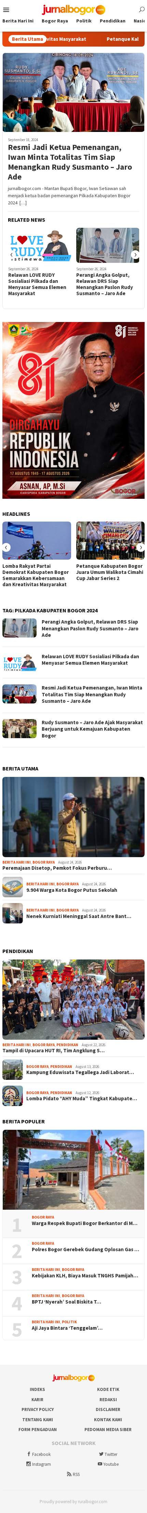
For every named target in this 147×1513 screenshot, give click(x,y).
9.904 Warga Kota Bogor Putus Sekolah (71, 890)
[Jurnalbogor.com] (73, 9)
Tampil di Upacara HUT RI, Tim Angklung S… (53, 1051)
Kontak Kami (108, 1420)
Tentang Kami (37, 1420)
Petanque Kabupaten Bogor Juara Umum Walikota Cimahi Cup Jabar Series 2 (109, 572)
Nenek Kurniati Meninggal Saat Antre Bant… (78, 916)
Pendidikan (67, 1044)
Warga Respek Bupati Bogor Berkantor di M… (84, 1223)
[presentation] (11, 254)
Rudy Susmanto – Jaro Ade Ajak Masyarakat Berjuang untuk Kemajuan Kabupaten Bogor (92, 729)
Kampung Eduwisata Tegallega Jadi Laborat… (80, 1072)
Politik (69, 1322)
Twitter (111, 1454)
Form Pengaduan (37, 1429)
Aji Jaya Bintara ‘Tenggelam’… (67, 1328)
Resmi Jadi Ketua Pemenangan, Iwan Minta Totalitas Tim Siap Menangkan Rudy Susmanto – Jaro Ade (70, 162)
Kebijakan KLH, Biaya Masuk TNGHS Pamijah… (85, 1276)
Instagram (41, 1464)
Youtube (111, 1464)
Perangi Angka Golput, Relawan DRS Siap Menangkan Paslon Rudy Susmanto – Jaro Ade (104, 284)
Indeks (37, 1389)
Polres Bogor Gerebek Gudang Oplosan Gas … (85, 1249)
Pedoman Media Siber (108, 1429)
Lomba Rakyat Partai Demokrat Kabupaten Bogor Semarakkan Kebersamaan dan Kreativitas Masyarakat (35, 575)
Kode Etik (108, 1389)
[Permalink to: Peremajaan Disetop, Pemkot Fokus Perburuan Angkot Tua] (73, 817)
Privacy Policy (38, 1409)
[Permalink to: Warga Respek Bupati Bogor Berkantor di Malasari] (73, 1170)
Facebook (41, 1454)
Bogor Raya (43, 862)
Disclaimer (108, 1409)
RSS (76, 1474)
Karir (37, 1399)
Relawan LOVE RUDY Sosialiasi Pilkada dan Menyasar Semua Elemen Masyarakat (37, 284)
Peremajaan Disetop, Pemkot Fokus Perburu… (57, 868)
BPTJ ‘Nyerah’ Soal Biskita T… (66, 1302)
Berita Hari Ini (16, 862)
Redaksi (108, 1399)
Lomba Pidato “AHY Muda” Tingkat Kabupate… (81, 1098)
